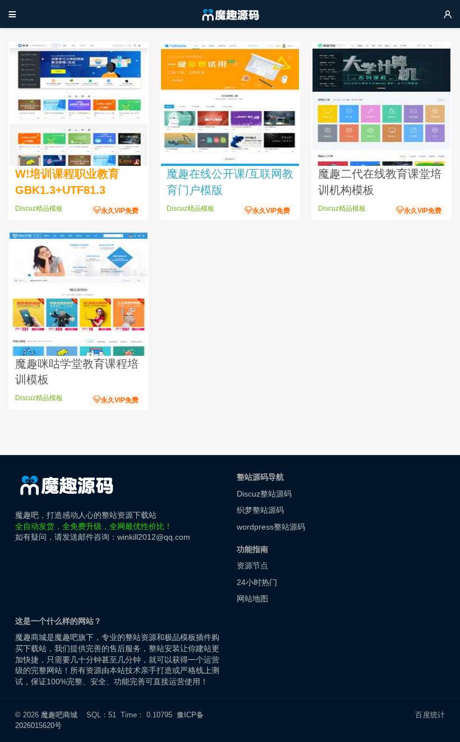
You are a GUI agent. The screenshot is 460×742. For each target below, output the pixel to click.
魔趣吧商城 (59, 715)
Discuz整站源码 (264, 493)
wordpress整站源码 (271, 526)
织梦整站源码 (260, 510)
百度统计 (430, 715)
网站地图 (252, 598)
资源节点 (252, 565)
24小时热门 (257, 582)
